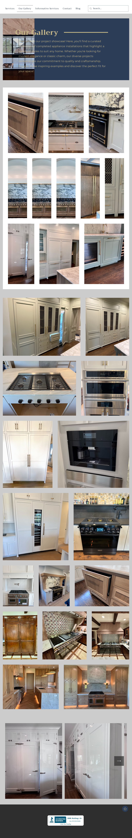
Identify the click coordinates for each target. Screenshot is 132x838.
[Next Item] (119, 761)
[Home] (125, 809)
